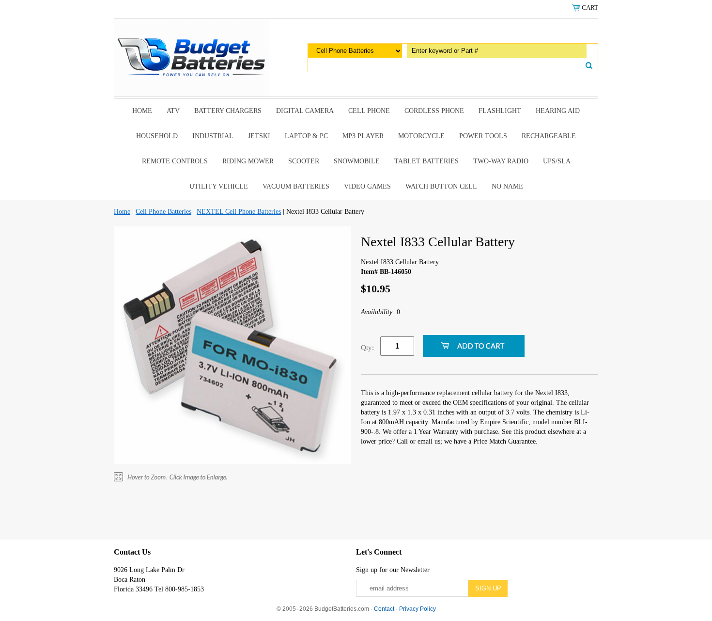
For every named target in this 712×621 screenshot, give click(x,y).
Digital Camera (305, 110)
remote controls (175, 161)
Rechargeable (549, 136)
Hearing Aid (558, 110)
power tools (483, 136)
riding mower (248, 161)
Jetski (259, 136)
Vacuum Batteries (296, 186)
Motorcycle (421, 136)
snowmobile (357, 161)
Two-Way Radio (500, 161)
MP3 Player (363, 136)
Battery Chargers (228, 110)
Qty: (367, 347)
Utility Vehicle (218, 186)
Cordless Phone (434, 110)
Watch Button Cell (441, 186)
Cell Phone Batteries (163, 211)
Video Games (367, 186)
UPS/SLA (557, 161)
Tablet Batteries (426, 161)
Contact (384, 608)
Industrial (212, 136)
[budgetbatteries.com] (191, 57)
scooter (303, 161)
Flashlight (500, 110)
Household (157, 136)
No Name (507, 186)
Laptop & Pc (306, 136)
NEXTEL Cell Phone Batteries (239, 211)
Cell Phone (369, 110)
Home (142, 110)
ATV (173, 110)
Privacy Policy (417, 608)
